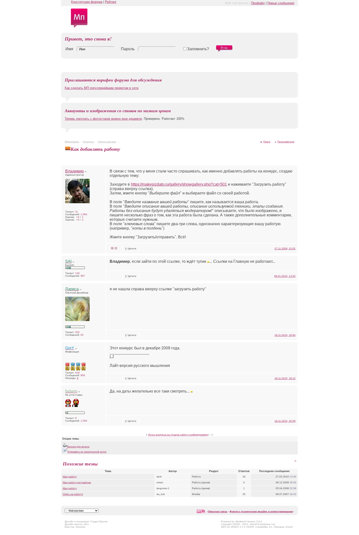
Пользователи (285, 141)
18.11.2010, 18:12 (285, 378)
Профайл (258, 3)
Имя (69, 49)
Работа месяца (107, 141)
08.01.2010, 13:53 (285, 276)
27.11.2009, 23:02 (285, 248)
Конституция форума (86, 2)
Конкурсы (88, 141)
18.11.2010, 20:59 (285, 421)
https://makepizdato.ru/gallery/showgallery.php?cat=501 (179, 184)
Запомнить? (198, 49)
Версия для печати (78, 446)
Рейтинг (110, 2)
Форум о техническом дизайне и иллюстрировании (261, 511)
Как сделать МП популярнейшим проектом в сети (101, 88)
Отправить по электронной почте (86, 451)
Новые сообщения (280, 3)
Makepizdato (72, 141)
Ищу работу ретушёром (77, 482)
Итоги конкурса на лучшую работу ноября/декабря (178, 434)
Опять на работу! (73, 494)
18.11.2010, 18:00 (285, 335)
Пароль (128, 49)
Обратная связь (217, 511)
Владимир (74, 171)
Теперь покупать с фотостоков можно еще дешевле (103, 119)
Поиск (266, 141)
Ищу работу (70, 476)
